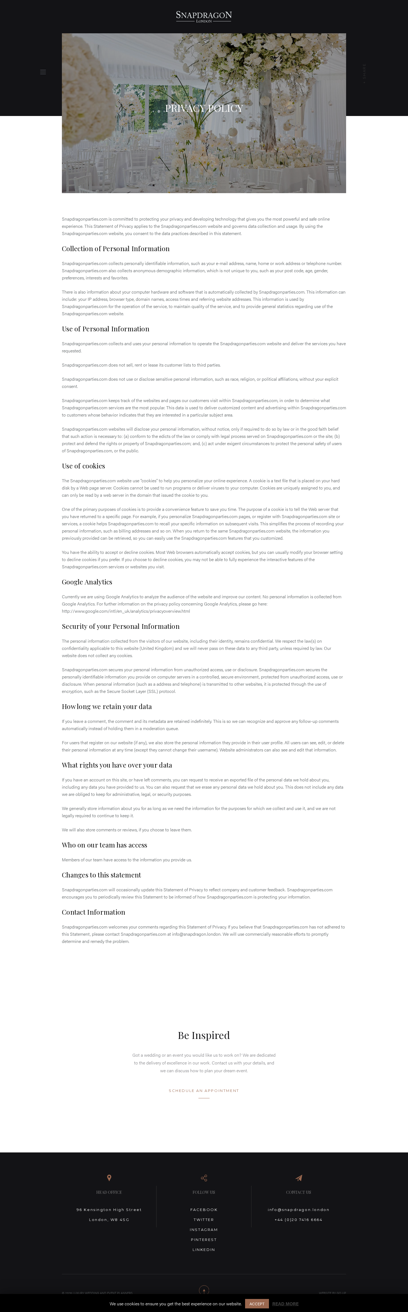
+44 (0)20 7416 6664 (299, 1219)
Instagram (204, 1229)
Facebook (204, 1209)
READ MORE (285, 1303)
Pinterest (204, 1239)
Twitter (204, 1219)
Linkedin (204, 1249)
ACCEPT (257, 1303)
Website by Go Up (332, 1293)
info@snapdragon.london (298, 1209)
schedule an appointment (204, 1090)
